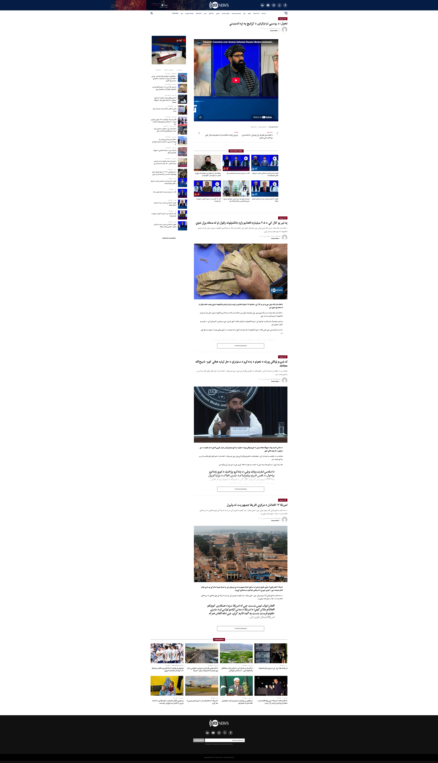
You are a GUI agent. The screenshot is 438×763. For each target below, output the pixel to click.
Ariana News (274, 30)
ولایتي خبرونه (225, 13)
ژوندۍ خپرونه (189, 13)
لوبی (205, 13)
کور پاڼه (264, 13)
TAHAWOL (253, 127)
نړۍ (244, 13)
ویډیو (249, 13)
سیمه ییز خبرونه (236, 13)
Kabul (166, 5)
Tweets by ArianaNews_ (169, 238)
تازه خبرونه (256, 13)
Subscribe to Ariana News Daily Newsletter (219, 744)
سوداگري (211, 13)
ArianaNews (262, 127)
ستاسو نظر (199, 13)
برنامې (217, 13)
